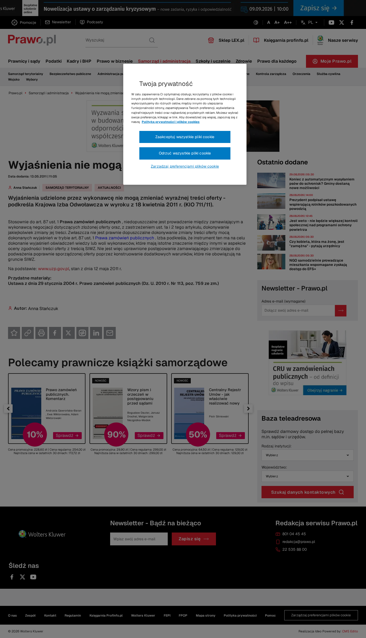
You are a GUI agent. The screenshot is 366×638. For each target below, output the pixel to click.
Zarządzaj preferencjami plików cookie (185, 166)
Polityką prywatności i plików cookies (171, 122)
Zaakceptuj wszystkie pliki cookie (184, 136)
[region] (185, 124)
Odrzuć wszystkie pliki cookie (185, 153)
